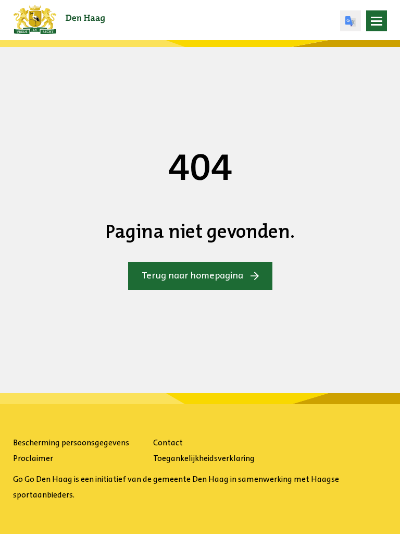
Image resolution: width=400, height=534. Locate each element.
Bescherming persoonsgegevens (71, 442)
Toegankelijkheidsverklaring (204, 458)
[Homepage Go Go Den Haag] (59, 12)
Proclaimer (33, 458)
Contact (168, 442)
